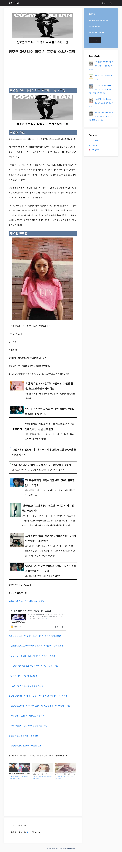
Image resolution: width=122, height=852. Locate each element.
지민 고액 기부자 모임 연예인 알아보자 (24, 675)
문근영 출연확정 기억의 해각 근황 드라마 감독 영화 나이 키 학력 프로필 (38, 695)
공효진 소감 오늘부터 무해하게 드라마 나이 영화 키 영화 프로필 (35, 636)
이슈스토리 (14, 3)
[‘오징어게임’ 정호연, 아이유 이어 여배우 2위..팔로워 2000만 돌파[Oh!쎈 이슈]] (43, 452)
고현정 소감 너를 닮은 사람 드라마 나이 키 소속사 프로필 (32, 655)
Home (104, 3)
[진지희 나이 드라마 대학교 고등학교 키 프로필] (65, 769)
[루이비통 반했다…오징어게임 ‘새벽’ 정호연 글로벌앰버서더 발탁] (43, 488)
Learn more (94, 40)
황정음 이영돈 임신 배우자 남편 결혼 (24, 735)
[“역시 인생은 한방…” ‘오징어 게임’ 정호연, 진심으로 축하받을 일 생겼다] (43, 411)
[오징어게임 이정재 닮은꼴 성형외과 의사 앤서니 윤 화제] (19, 769)
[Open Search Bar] (110, 3)
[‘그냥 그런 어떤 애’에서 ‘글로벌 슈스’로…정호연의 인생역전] (43, 467)
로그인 (29, 832)
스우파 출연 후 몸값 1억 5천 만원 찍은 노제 (26, 715)
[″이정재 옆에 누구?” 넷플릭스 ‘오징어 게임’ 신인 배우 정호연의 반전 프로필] (43, 570)
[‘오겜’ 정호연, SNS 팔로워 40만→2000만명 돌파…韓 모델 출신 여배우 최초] (43, 391)
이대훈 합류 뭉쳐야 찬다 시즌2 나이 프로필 (26, 601)
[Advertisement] (43, 71)
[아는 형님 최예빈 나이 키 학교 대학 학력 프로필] (42, 769)
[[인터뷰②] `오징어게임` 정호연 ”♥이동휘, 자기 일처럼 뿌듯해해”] (43, 515)
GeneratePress (70, 848)
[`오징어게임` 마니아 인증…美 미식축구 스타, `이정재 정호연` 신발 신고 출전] (43, 432)
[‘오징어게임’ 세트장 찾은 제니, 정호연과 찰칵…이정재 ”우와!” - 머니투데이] (43, 545)
